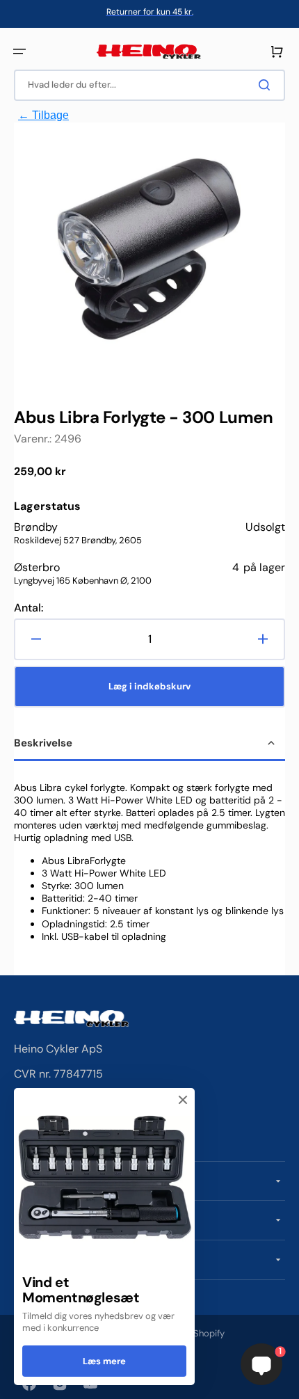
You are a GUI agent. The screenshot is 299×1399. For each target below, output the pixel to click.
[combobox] (149, 85)
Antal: (28, 608)
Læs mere (104, 1361)
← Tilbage (43, 115)
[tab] (149, 744)
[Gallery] (149, 251)
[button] (19, 51)
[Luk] (183, 1100)
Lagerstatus (47, 506)
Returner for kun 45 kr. (149, 11)
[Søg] (267, 85)
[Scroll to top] (18, 1381)
